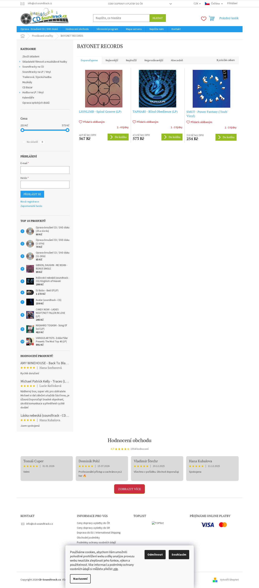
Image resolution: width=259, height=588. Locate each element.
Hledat (158, 18)
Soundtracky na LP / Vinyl (36, 72)
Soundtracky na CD (33, 67)
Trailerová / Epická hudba (36, 77)
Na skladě (35, 142)
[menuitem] (39, 29)
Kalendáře (28, 98)
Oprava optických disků (35, 103)
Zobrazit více (129, 489)
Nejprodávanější (154, 60)
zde (115, 569)
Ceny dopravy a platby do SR (93, 528)
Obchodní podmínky (88, 538)
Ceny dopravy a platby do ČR (125, 4)
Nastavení (80, 579)
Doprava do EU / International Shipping (99, 533)
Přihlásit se (32, 194)
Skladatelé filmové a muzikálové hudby (44, 62)
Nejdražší (131, 60)
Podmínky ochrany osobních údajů (96, 542)
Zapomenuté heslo (31, 206)
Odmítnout (155, 554)
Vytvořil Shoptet (229, 580)
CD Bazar (27, 87)
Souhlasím (179, 554)
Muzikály (27, 82)
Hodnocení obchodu (129, 440)
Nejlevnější (112, 60)
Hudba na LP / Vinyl (33, 92)
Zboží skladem (30, 57)
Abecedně (177, 60)
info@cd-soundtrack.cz (39, 524)
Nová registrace (30, 202)
